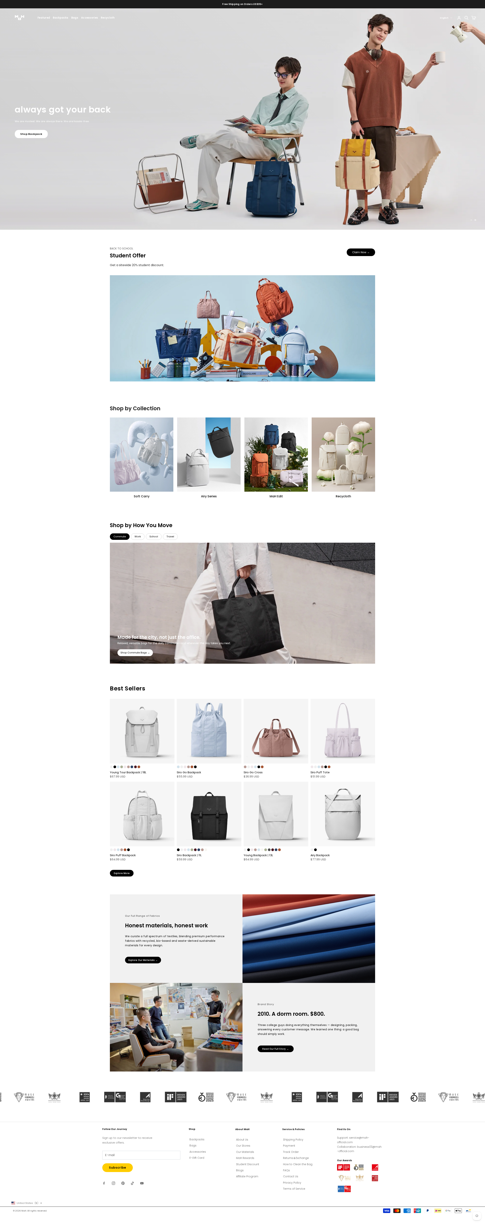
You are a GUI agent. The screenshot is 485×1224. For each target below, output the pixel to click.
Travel (170, 536)
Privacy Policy (292, 1183)
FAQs (286, 1170)
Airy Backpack (320, 855)
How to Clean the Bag (297, 1164)
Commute (119, 536)
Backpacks (60, 18)
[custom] (104, 1183)
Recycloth (108, 18)
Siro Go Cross (253, 772)
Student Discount (247, 1164)
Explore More (122, 873)
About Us (242, 1139)
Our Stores (243, 1146)
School (153, 536)
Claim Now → (361, 252)
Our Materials (245, 1152)
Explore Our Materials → (143, 960)
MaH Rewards (245, 1158)
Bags (74, 18)
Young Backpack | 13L (258, 855)
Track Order (291, 1152)
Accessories (89, 18)
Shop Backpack (31, 143)
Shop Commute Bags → (135, 652)
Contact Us (290, 1176)
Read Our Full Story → (275, 1048)
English (444, 17)
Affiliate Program (247, 1176)
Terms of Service (294, 1189)
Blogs (240, 1170)
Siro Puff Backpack (123, 855)
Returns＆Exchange (296, 1158)
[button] (26, 1203)
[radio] (111, 767)
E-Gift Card (196, 1158)
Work (138, 536)
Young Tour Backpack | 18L (128, 772)
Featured (44, 18)
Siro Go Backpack (189, 772)
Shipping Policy (293, 1139)
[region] (242, 119)
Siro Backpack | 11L (189, 855)
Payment (289, 1146)
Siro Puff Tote (320, 772)
